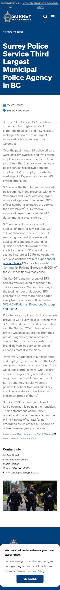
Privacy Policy (35, 571)
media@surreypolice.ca (24, 472)
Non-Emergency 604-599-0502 (40, 5)
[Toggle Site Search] (45, 17)
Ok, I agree (30, 578)
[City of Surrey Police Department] (17, 16)
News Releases (14, 31)
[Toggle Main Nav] (52, 16)
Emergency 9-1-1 (10, 5)
